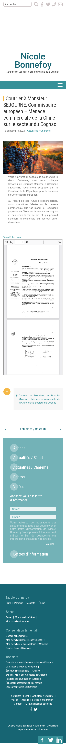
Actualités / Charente (39, 130)
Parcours (18, 603)
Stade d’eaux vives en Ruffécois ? (22, 686)
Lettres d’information (42, 699)
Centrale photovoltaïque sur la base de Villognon (29, 662)
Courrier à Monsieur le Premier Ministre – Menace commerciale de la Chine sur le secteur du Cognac (39, 399)
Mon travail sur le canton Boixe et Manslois (27, 644)
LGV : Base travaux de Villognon (21, 666)
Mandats (31, 603)
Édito (8, 603)
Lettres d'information (30, 554)
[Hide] (64, 740)
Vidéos (18, 486)
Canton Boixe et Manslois (18, 648)
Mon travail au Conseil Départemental (24, 640)
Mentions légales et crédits (39, 703)
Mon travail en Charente (17, 621)
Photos (19, 477)
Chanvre (36, 670)
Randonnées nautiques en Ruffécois (23, 678)
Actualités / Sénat (28, 457)
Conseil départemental (17, 635)
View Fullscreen (12, 237)
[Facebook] (42, 740)
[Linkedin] (59, 740)
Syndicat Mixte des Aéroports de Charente (26, 674)
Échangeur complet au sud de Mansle (24, 682)
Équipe (42, 603)
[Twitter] (50, 740)
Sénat (9, 617)
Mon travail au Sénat (25, 617)
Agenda (19, 448)
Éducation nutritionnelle (17, 670)
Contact (18, 703)
